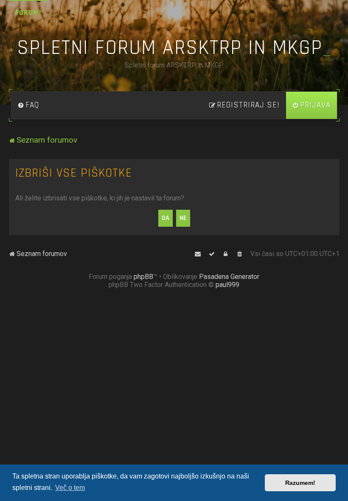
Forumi (28, 12)
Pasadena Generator (229, 277)
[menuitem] (28, 105)
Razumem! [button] (300, 482)
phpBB (143, 277)
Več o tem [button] (70, 487)
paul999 (227, 285)
